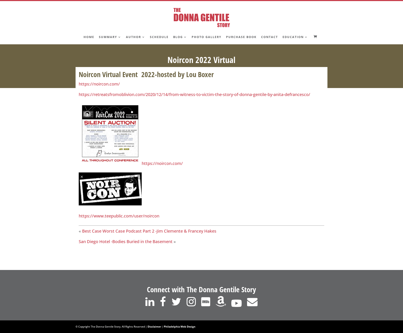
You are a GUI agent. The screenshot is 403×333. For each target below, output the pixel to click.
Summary (108, 37)
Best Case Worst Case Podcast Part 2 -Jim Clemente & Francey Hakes (149, 231)
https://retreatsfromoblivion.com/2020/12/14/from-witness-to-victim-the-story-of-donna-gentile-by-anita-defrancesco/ (194, 94)
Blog (178, 37)
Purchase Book (241, 37)
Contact (269, 37)
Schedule (159, 37)
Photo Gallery (206, 37)
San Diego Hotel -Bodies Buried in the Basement (126, 241)
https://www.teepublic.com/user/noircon (119, 216)
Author (133, 37)
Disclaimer (154, 326)
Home (89, 37)
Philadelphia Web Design (179, 326)
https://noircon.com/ (99, 84)
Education (293, 37)
